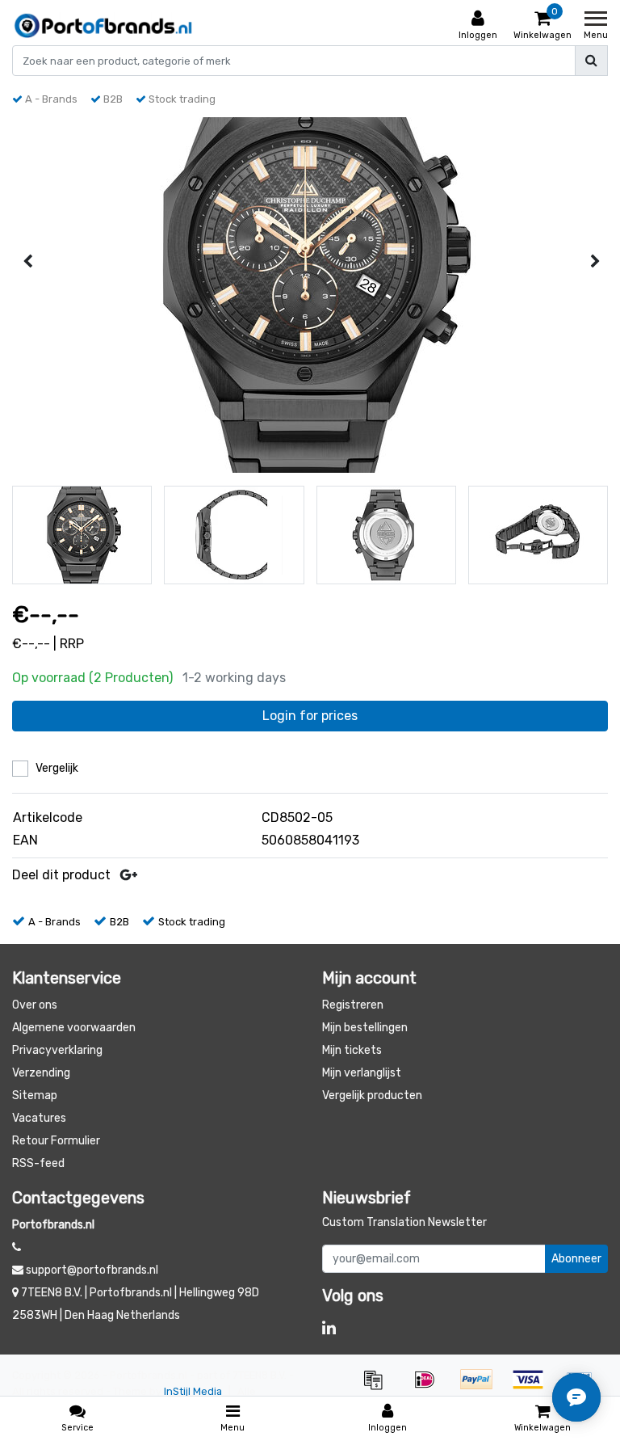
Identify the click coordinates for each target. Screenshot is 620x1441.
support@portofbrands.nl (92, 1270)
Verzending (41, 1073)
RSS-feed (38, 1163)
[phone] (16, 1247)
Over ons (34, 1005)
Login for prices (310, 715)
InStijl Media (193, 1391)
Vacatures (39, 1118)
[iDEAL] (430, 1387)
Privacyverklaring (57, 1050)
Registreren (352, 1005)
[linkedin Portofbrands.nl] (329, 1328)
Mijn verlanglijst (361, 1073)
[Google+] (128, 875)
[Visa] (533, 1387)
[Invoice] (378, 1387)
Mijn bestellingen (365, 1027)
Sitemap (34, 1095)
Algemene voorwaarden (74, 1027)
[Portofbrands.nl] (103, 25)
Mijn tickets (352, 1050)
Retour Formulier (56, 1141)
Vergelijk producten (372, 1095)
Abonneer (576, 1259)
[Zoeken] (591, 60)
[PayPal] (482, 1387)
